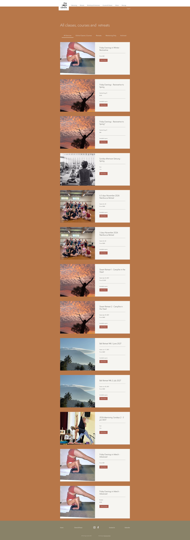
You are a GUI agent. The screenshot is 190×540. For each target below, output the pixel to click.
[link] (67, 35)
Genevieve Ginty (107, 535)
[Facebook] (98, 527)
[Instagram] (94, 527)
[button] (103, 60)
